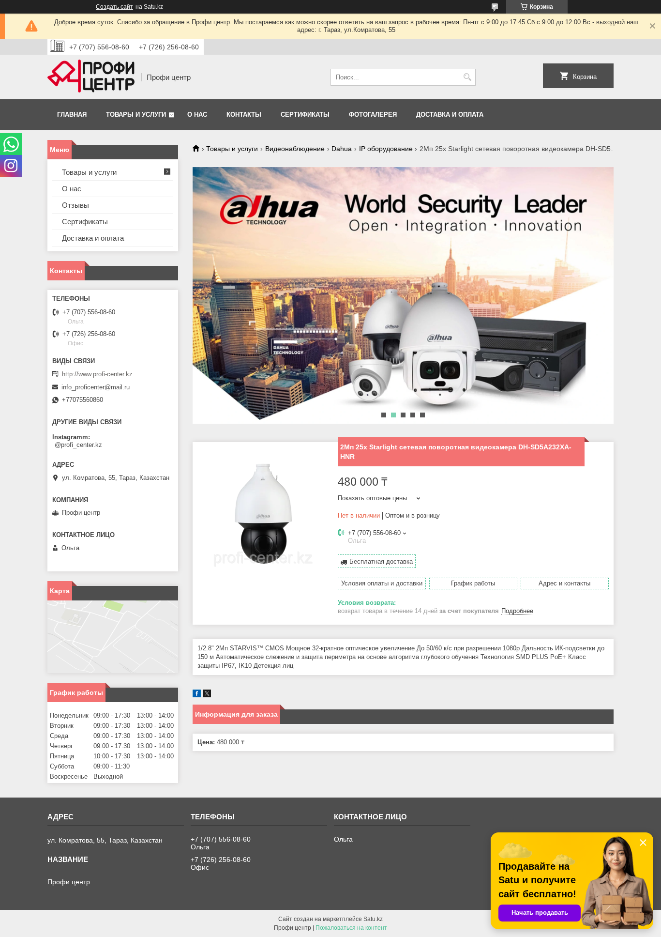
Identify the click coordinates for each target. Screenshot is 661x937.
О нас (197, 114)
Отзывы (75, 205)
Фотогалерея (373, 114)
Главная (72, 114)
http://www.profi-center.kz (97, 374)
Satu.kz (373, 919)
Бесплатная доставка (381, 561)
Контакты (243, 114)
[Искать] (467, 77)
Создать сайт (114, 6)
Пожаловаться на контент (351, 927)
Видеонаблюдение (295, 149)
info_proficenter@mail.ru (95, 387)
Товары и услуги (136, 114)
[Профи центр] (91, 77)
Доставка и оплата (449, 114)
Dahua (341, 149)
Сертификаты (305, 114)
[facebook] (197, 695)
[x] (207, 695)
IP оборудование (386, 149)
